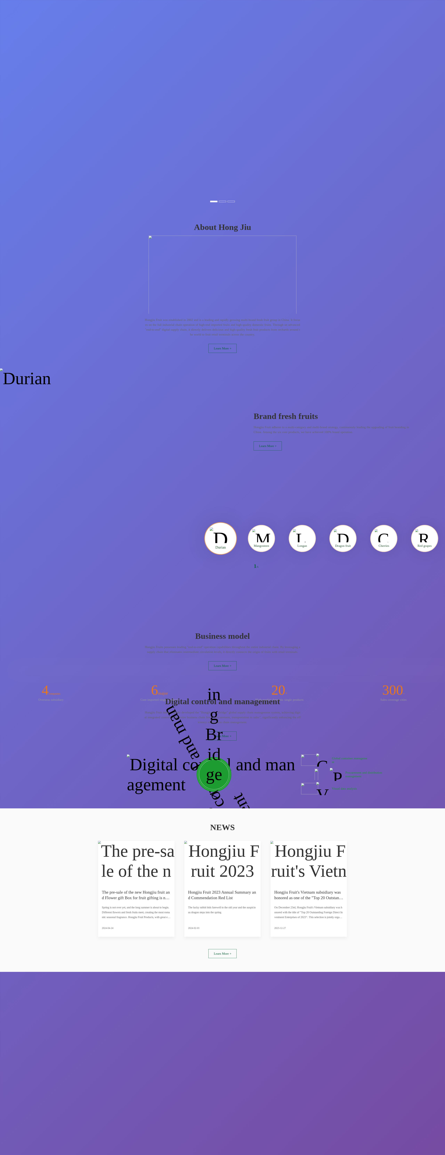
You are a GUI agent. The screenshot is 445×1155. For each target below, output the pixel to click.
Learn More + (222, 348)
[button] (213, 201)
